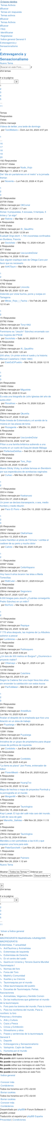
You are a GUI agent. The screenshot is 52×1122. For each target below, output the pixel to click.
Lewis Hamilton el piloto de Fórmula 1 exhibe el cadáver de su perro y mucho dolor (24, 541)
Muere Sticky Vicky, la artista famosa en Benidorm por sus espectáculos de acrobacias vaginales (25, 470)
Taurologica (26, 806)
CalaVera (25, 673)
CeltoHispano (28, 567)
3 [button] (0, 92)
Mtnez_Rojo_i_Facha (16, 300)
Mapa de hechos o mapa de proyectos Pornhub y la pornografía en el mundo (25, 791)
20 (1, 157)
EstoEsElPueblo (13, 362)
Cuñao (8, 475)
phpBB (21, 1109)
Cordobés (10, 748)
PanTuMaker (11, 687)
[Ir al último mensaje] (34, 229)
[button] (0, 74)
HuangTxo (26, 782)
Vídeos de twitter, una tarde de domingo (20, 126)
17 (1, 147)
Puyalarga (9, 724)
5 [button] (0, 99)
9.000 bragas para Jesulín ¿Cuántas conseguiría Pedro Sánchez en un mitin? (25, 599)
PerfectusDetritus (13, 451)
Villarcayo (10, 663)
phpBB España (35, 1116)
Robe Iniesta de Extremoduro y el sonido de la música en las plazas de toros (23, 422)
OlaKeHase (26, 533)
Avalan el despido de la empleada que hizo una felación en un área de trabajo (24, 719)
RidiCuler (10, 581)
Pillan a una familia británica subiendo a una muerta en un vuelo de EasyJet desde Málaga (23, 446)
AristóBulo (26, 710)
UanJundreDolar (29, 252)
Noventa (9, 181)
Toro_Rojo (26, 461)
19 (1, 153)
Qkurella (25, 413)
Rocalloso (10, 403)
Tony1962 (26, 324)
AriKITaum (10, 266)
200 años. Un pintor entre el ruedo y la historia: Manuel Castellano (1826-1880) (24, 357)
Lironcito (25, 287)
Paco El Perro (12, 509)
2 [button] (0, 88)
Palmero (25, 857)
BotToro (9, 604)
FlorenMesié (11, 772)
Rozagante (10, 427)
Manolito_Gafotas (13, 820)
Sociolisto (10, 242)
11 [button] (1, 106)
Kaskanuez (26, 495)
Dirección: (28, 875)
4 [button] (0, 95)
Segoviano (26, 591)
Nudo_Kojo (26, 167)
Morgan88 (10, 796)
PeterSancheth (12, 847)
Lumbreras (9, 639)
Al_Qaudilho (27, 229)
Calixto (8, 546)
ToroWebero (11, 129)
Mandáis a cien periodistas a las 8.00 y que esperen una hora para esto (22, 842)
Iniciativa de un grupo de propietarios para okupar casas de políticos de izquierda (25, 743)
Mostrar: (4, 871)
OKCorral (25, 205)
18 (1, 150)
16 (1, 143)
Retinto (8, 218)
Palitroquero (27, 649)
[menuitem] (7, 5)
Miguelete (26, 389)
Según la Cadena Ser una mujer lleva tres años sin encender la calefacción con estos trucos (24, 681)
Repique (25, 625)
